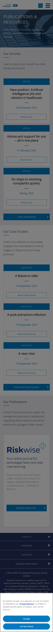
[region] (26, 612)
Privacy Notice (27, 603)
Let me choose (26, 626)
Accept (26, 618)
